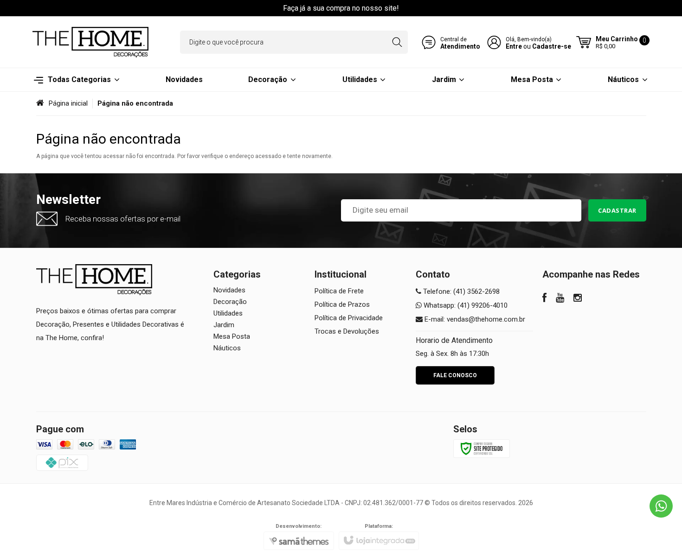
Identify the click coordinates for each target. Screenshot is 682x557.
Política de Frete (339, 291)
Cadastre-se (551, 46)
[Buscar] (397, 42)
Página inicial (68, 103)
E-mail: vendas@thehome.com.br (474, 319)
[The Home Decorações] (90, 42)
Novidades (229, 290)
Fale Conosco (455, 375)
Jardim (223, 325)
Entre (514, 46)
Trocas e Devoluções (347, 331)
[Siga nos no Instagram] (577, 299)
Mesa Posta (231, 336)
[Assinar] (617, 210)
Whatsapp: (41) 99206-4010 (465, 305)
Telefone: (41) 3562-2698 (460, 291)
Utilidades (228, 313)
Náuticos (227, 348)
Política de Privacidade (349, 318)
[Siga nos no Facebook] (544, 299)
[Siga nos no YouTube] (560, 299)
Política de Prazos (342, 304)
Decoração (230, 301)
